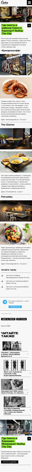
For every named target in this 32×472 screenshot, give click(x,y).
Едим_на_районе (8, 319)
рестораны (21, 319)
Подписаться (15, 306)
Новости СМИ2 (5, 326)
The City (4, 2)
